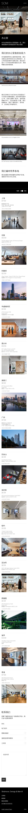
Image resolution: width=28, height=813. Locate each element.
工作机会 (3, 795)
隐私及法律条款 (5, 800)
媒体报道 (3, 798)
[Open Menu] (24, 3)
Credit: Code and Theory (7, 809)
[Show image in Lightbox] (25, 71)
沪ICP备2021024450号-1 (7, 803)
